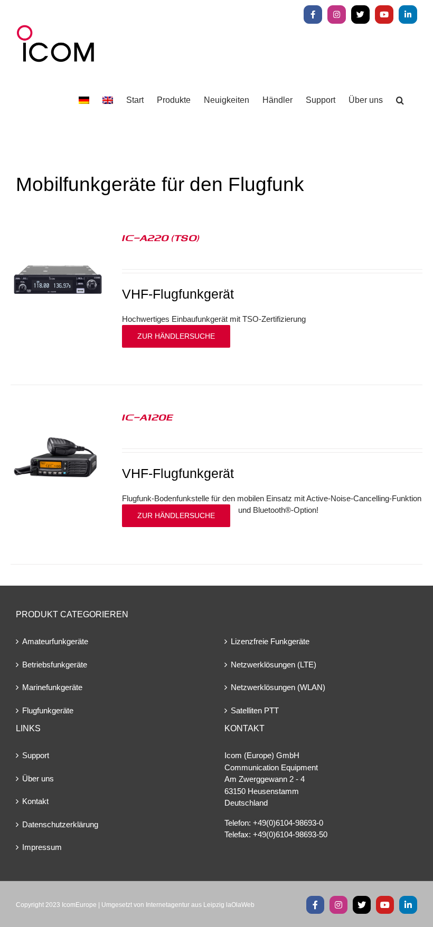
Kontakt (35, 801)
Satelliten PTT (255, 710)
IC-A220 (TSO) (161, 237)
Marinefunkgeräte (52, 687)
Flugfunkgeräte (47, 710)
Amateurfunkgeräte (55, 641)
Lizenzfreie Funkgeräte (270, 641)
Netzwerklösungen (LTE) (273, 664)
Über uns (38, 778)
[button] (400, 100)
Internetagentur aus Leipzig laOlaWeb (200, 905)
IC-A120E (147, 417)
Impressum (42, 847)
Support (35, 755)
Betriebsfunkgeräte (54, 664)
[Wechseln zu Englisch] (107, 100)
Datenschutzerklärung (60, 824)
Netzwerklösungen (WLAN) (278, 687)
